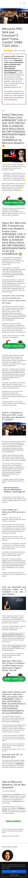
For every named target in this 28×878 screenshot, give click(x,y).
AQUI (20, 492)
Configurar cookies (14, 875)
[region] (14, 870)
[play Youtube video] (14, 155)
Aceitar (14, 871)
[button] (20, 3)
